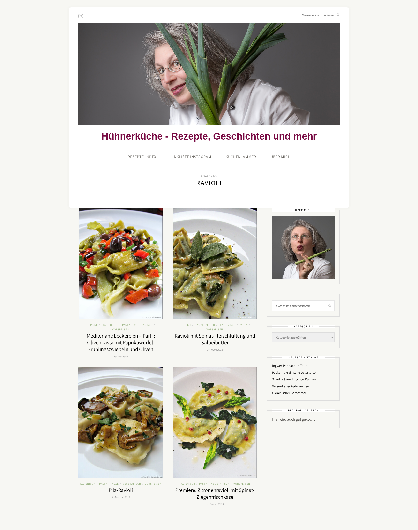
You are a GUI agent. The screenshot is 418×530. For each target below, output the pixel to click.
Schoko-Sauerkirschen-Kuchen (294, 379)
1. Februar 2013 (121, 497)
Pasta (126, 325)
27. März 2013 (215, 349)
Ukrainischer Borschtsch (289, 393)
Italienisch (110, 325)
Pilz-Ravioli (121, 490)
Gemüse (92, 325)
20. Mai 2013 (120, 356)
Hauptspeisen (205, 325)
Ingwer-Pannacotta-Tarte (289, 366)
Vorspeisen (120, 329)
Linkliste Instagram (191, 156)
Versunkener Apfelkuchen (290, 386)
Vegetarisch (143, 325)
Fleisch (185, 325)
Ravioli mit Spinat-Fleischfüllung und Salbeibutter (215, 339)
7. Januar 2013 (215, 504)
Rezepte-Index (142, 156)
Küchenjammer (241, 156)
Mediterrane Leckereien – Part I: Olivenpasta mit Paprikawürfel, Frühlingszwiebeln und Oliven (121, 342)
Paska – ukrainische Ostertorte (294, 372)
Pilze (115, 483)
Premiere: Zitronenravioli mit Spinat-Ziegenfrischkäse (214, 493)
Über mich (280, 156)
